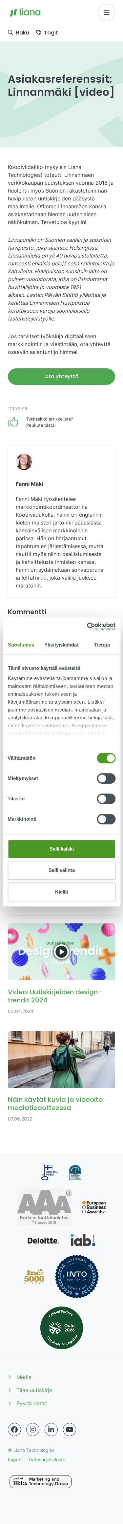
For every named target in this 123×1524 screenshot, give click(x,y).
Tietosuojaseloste (46, 1459)
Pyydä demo (32, 1403)
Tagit (51, 32)
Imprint (15, 1459)
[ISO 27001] (77, 1276)
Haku (22, 32)
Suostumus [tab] (21, 645)
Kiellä (61, 892)
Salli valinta (62, 870)
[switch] (106, 778)
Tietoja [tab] (102, 645)
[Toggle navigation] (106, 12)
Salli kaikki (62, 849)
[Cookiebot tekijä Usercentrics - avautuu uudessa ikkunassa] (87, 626)
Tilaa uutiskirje (34, 1390)
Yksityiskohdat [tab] (61, 645)
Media (23, 1377)
